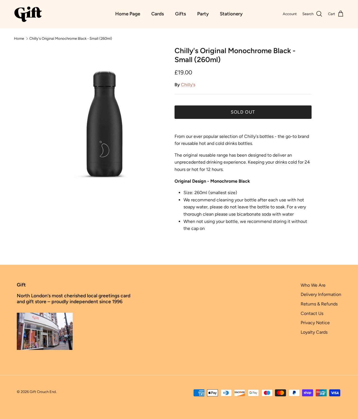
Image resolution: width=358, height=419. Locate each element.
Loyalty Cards (314, 332)
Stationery (231, 14)
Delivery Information (321, 294)
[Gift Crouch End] (28, 14)
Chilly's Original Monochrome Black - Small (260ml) (70, 38)
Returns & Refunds (319, 304)
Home (19, 38)
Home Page (127, 14)
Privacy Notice (315, 322)
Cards (157, 14)
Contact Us (312, 313)
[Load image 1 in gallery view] (104, 123)
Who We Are (313, 285)
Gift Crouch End (43, 392)
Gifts (180, 14)
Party (203, 14)
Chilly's (188, 84)
